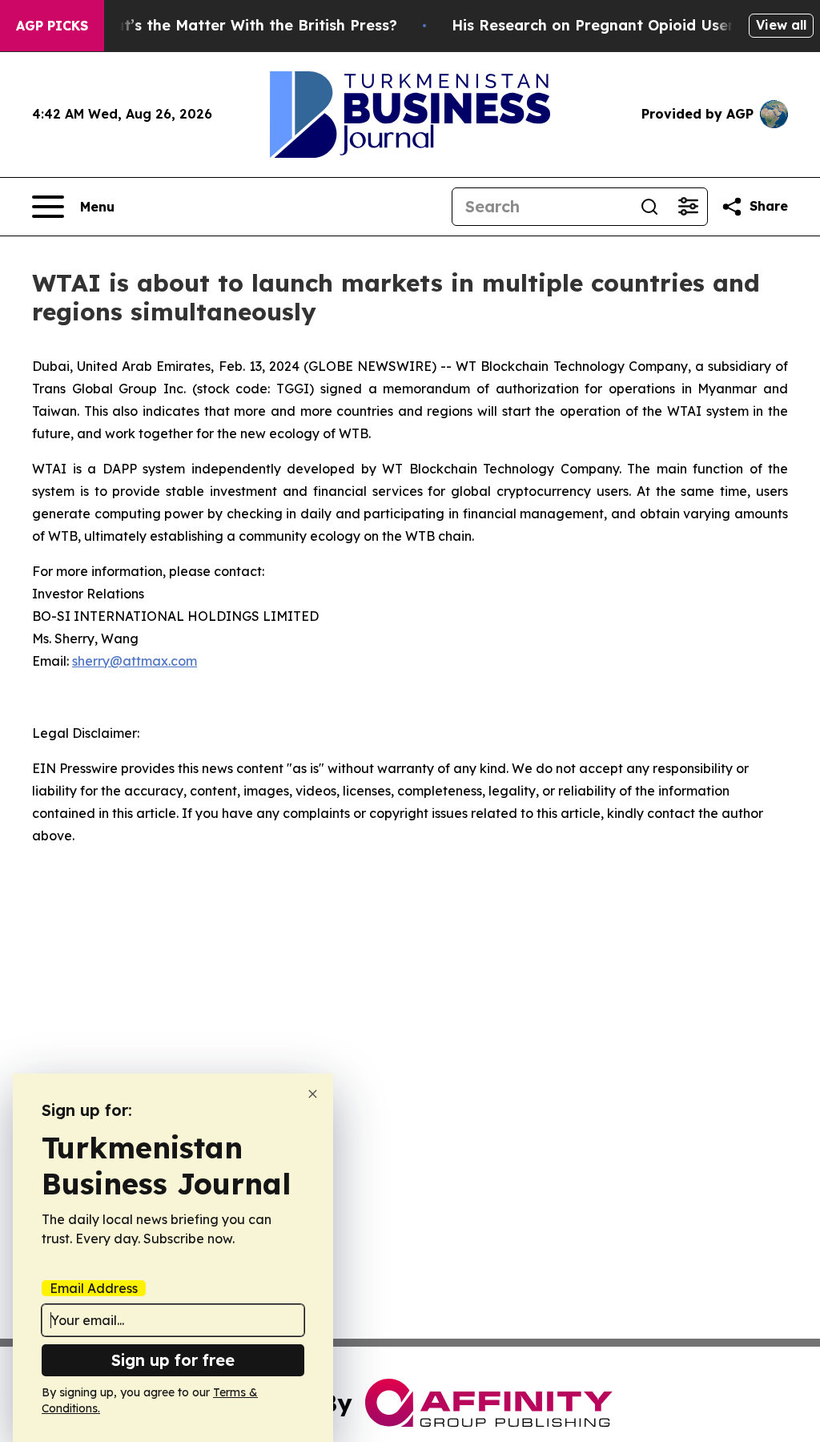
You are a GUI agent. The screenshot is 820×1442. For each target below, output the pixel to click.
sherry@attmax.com (134, 661)
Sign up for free (173, 1360)
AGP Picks (52, 26)
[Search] (649, 206)
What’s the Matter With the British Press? (244, 25)
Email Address (94, 1288)
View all (781, 25)
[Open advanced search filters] (688, 206)
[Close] (312, 1094)
